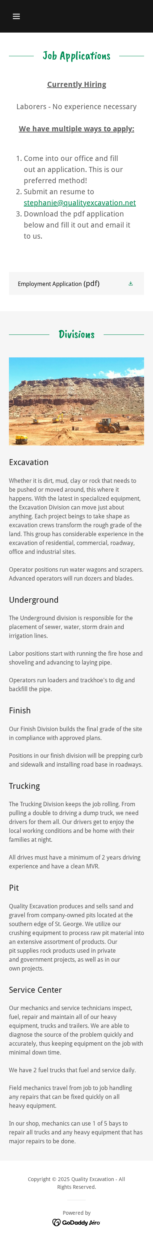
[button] (24, 16)
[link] (76, 283)
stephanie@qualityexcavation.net (80, 202)
